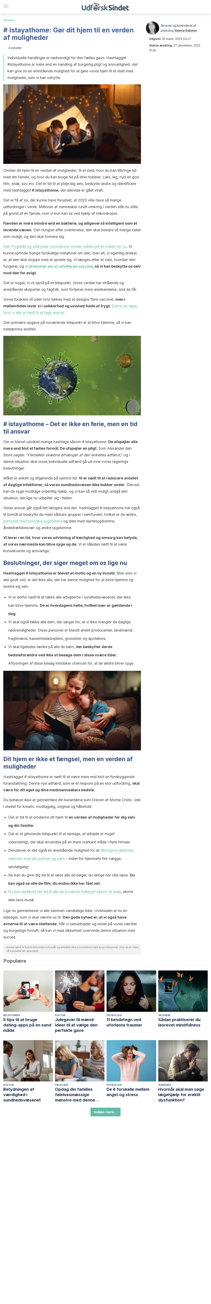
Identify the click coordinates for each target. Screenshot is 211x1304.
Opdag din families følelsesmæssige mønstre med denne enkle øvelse (75, 1095)
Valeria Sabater (185, 30)
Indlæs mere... (105, 1112)
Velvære (8, 20)
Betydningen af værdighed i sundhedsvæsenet (22, 1095)
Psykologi (114, 1015)
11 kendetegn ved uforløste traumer (124, 1022)
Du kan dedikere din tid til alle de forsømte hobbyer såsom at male (64, 891)
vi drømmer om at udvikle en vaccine (59, 266)
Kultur (60, 1015)
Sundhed (164, 1084)
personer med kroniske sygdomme (32, 521)
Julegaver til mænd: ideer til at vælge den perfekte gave (76, 1025)
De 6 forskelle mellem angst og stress (128, 1092)
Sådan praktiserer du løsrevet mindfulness (179, 1022)
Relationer (11, 1015)
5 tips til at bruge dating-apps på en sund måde (27, 1025)
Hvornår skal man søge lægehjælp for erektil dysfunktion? (181, 1095)
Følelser (61, 1084)
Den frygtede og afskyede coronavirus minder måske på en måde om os (65, 246)
